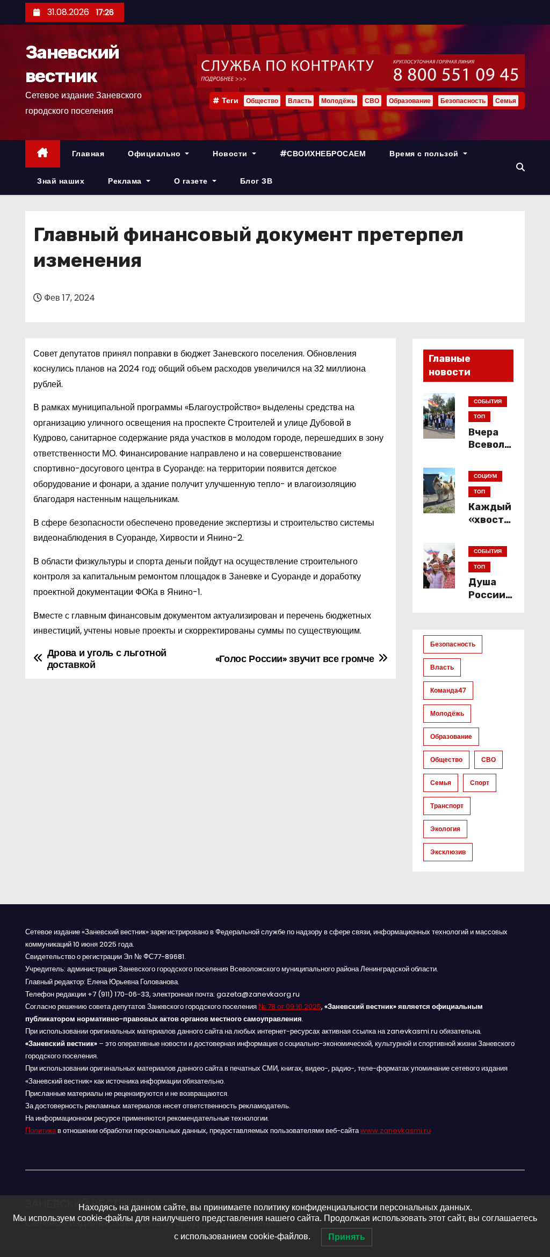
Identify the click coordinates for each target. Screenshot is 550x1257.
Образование (410, 100)
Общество (262, 100)
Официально (155, 153)
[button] (520, 167)
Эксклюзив (448, 851)
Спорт (479, 782)
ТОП (479, 416)
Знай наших (60, 181)
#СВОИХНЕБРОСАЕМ (323, 153)
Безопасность (463, 100)
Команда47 (448, 690)
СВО (372, 100)
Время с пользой (425, 153)
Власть (300, 100)
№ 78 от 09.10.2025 (289, 1006)
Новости (231, 153)
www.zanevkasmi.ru (395, 1130)
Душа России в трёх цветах (490, 601)
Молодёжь (338, 100)
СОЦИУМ (485, 476)
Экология (445, 828)
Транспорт (447, 805)
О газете (192, 181)
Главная (88, 153)
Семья (505, 100)
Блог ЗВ (256, 181)
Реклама (126, 181)
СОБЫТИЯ (488, 401)
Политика (40, 1130)
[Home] (42, 154)
